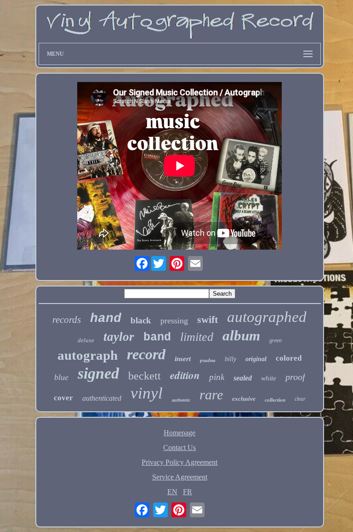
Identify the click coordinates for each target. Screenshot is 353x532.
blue (61, 377)
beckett (144, 376)
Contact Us (179, 447)
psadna (208, 360)
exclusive (244, 398)
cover (63, 397)
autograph (87, 355)
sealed (242, 378)
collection (275, 400)
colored (289, 358)
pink (216, 377)
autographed (267, 317)
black (141, 320)
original (256, 359)
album (241, 335)
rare (211, 394)
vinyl (147, 393)
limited (196, 337)
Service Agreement (179, 477)
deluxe (86, 340)
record (146, 354)
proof (295, 377)
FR (187, 492)
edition (185, 375)
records (66, 319)
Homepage (179, 433)
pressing (174, 320)
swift (207, 319)
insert (183, 358)
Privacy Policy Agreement (179, 462)
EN (172, 492)
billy (230, 359)
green (275, 340)
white (268, 378)
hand (105, 318)
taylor (118, 337)
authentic (181, 400)
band (157, 337)
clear (300, 399)
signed (98, 373)
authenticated (101, 398)
